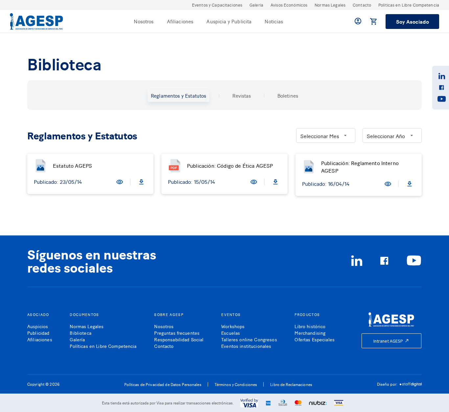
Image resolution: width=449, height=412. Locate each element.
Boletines (287, 95)
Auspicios (37, 326)
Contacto (362, 5)
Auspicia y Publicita (228, 21)
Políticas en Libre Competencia (408, 5)
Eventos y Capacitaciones (217, 5)
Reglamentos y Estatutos (178, 95)
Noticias (274, 21)
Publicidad (38, 332)
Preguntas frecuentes (177, 332)
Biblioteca (80, 332)
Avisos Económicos (289, 5)
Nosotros (144, 21)
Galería (256, 5)
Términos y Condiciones (236, 384)
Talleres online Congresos (249, 339)
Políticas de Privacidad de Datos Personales (162, 384)
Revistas (241, 95)
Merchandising (310, 332)
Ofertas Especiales (315, 339)
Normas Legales (330, 5)
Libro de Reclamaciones (291, 384)
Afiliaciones (180, 21)
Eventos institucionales (246, 346)
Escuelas (230, 332)
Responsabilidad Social (178, 339)
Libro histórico (310, 326)
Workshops (233, 326)
